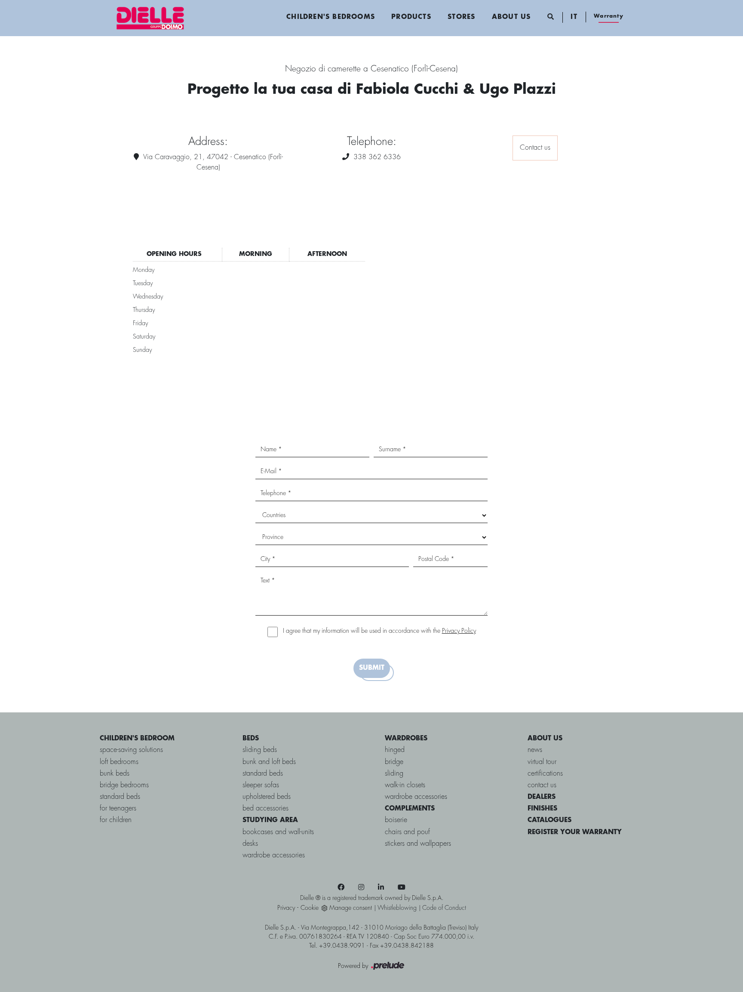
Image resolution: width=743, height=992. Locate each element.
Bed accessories (266, 808)
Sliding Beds (260, 750)
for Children (116, 820)
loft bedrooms (119, 762)
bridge (394, 762)
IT (574, 17)
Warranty (608, 16)
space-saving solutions (131, 750)
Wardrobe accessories (274, 855)
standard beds (120, 797)
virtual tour (542, 762)
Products (411, 17)
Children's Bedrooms (330, 17)
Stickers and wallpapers (418, 843)
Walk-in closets (405, 785)
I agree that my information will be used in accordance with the (379, 631)
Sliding (394, 773)
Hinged (395, 750)
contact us (542, 785)
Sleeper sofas (261, 785)
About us (511, 17)
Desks (250, 843)
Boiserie (396, 820)
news (535, 750)
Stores (461, 17)
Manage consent (350, 908)
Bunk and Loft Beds (269, 762)
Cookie (310, 908)
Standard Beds (263, 773)
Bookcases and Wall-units (278, 832)
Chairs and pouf (407, 832)
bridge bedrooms (124, 785)
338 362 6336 (377, 157)
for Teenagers (118, 808)
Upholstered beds (267, 797)
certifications (545, 773)
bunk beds (114, 773)
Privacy (286, 908)
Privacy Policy (459, 631)
